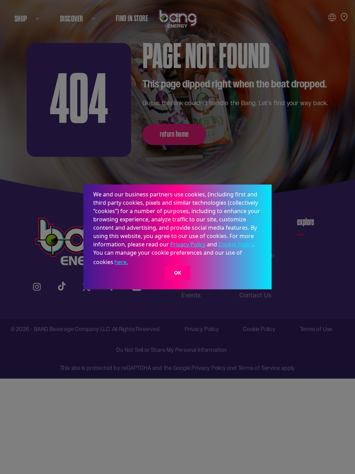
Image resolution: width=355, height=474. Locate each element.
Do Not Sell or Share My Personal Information (171, 350)
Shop (21, 18)
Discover (71, 18)
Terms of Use (316, 329)
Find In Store (132, 18)
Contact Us (255, 295)
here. (121, 262)
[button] (132, 263)
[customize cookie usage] (136, 264)
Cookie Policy (235, 244)
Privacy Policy (188, 244)
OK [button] (177, 272)
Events (191, 295)
